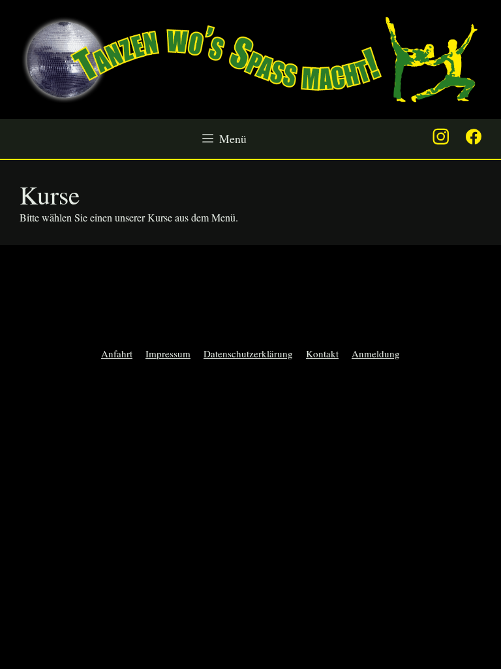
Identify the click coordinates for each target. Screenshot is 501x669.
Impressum (167, 353)
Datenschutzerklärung (248, 353)
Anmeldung (376, 353)
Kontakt (322, 353)
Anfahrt (116, 353)
